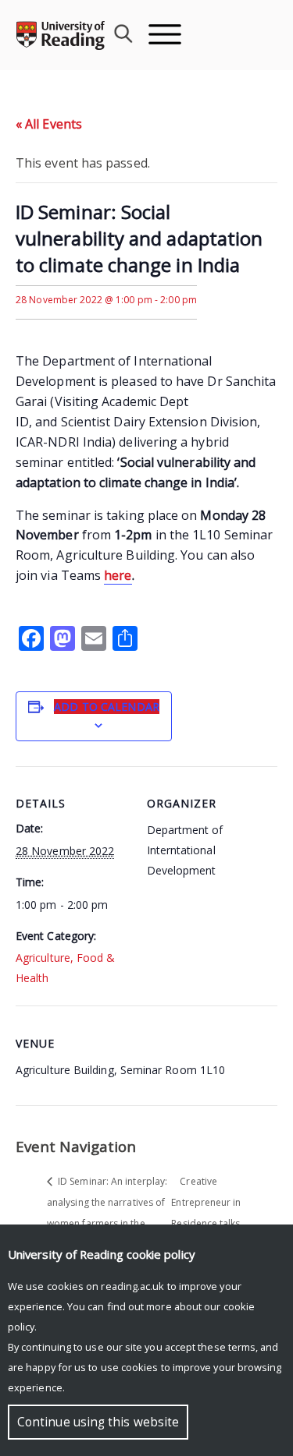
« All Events (49, 124)
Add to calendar (106, 706)
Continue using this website (98, 1422)
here (117, 575)
